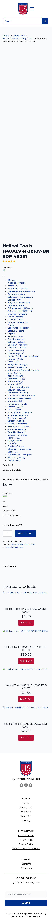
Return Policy (26, 840)
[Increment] (10, 533)
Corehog (26, 820)
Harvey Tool (26, 807)
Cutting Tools (18, 36)
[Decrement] (4, 533)
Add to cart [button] (26, 622)
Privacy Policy (26, 844)
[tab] (10, 566)
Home (6, 36)
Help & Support (26, 835)
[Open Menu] (32, 9)
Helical (26, 803)
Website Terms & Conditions (26, 848)
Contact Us (26, 868)
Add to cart (25, 533)
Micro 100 (26, 812)
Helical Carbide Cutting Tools (17, 38)
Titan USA (26, 816)
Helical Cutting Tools (14, 547)
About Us (26, 864)
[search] (45, 21)
